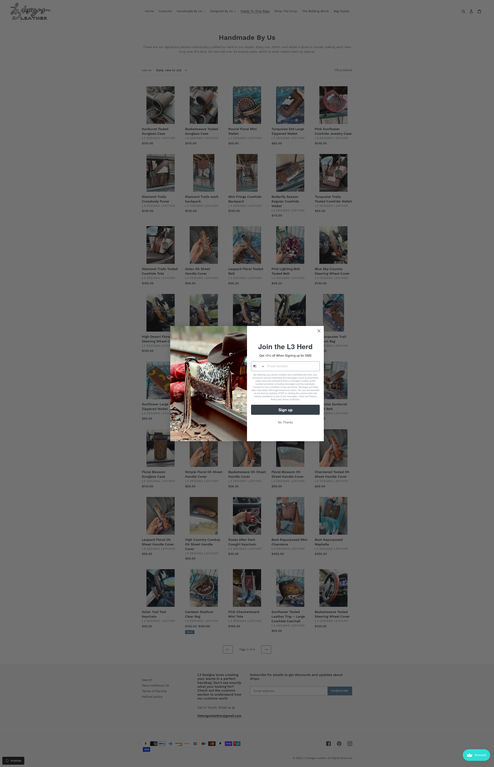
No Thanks (285, 422)
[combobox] (258, 366)
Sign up (285, 409)
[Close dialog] (319, 331)
